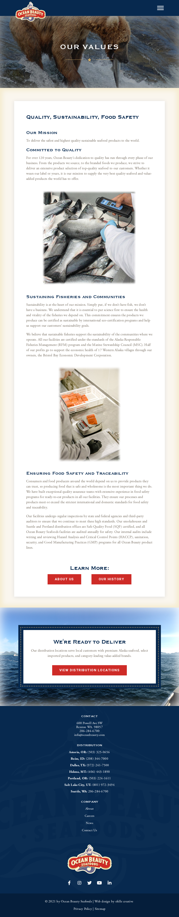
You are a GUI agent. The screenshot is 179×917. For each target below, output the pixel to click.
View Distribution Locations (89, 670)
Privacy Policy (83, 909)
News (89, 823)
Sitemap (100, 909)
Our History (111, 579)
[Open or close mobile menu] (160, 8)
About (89, 809)
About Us (64, 579)
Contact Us (89, 830)
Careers (90, 816)
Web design (102, 901)
